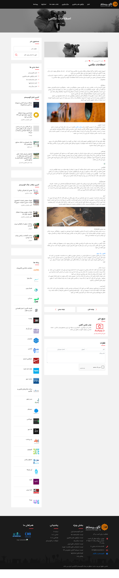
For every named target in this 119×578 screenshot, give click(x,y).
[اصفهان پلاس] (36, 461)
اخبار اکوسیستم (32, 73)
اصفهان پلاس (28, 460)
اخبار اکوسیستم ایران (77, 531)
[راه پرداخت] (36, 441)
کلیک (30, 480)
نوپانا (30, 500)
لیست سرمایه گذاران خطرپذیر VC (73, 550)
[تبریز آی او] (36, 330)
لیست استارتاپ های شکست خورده (72, 547)
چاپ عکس (78, 127)
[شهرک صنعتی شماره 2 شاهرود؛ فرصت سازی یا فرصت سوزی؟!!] (36, 202)
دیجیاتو (30, 409)
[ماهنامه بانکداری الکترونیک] (36, 270)
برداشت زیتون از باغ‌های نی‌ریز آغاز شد (23, 225)
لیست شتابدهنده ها (77, 534)
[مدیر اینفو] (36, 401)
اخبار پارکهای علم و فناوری (29, 76)
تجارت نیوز (29, 379)
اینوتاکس (29, 419)
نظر (86, 61)
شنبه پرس (29, 490)
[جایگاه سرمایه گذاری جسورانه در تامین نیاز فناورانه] (36, 105)
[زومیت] (36, 320)
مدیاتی (30, 298)
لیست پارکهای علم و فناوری (75, 538)
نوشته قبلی (91, 309)
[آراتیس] (36, 350)
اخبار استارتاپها (33, 83)
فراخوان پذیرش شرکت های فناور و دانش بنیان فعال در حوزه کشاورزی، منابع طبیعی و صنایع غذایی (23, 157)
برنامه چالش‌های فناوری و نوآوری (24, 390)
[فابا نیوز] (36, 431)
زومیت (30, 135)
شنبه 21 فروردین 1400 (97, 61)
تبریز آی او (29, 328)
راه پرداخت (29, 439)
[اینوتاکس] (36, 421)
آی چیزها (29, 470)
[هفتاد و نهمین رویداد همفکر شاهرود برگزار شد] (36, 214)
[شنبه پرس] (36, 492)
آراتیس (30, 349)
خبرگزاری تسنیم (27, 359)
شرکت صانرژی (28, 193)
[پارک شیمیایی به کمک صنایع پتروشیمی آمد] (36, 144)
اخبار (57, 23)
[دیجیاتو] (36, 411)
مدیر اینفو (29, 147)
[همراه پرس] (36, 290)
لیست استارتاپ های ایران (75, 544)
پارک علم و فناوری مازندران (25, 163)
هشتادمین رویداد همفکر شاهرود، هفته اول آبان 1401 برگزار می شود (24, 115)
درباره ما (55, 531)
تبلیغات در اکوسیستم (52, 541)
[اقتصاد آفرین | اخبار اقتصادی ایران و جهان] (36, 310)
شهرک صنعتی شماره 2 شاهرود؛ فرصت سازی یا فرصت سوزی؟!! (23, 201)
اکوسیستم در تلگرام (98, 553)
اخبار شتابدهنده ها (31, 80)
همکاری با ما (54, 538)
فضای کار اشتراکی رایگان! (25, 190)
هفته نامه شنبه (28, 369)
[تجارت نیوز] (36, 381)
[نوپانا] (36, 502)
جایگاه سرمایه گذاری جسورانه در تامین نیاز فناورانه (23, 104)
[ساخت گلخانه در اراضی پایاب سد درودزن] (36, 237)
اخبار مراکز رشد (33, 86)
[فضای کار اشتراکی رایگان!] (36, 192)
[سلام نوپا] (36, 280)
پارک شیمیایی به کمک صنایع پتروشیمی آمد (24, 143)
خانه (63, 23)
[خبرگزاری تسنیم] (36, 361)
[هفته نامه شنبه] (36, 371)
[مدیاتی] (36, 300)
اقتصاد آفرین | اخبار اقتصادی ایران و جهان (24, 309)
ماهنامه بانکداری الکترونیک (24, 268)
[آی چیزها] (36, 471)
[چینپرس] (36, 340)
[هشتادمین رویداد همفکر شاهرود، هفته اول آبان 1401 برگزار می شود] (36, 115)
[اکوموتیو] (36, 451)
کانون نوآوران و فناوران (26, 120)
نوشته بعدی (61, 309)
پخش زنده (80, 556)
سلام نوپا (29, 278)
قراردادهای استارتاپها (77, 553)
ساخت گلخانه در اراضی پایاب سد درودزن (23, 237)
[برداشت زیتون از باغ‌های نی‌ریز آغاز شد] (36, 226)
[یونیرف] (16, 535)
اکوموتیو (30, 449)
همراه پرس (29, 288)
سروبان (30, 229)
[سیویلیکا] (28, 535)
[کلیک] (36, 482)
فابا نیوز (30, 429)
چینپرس (30, 339)
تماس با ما (55, 534)
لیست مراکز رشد (78, 541)
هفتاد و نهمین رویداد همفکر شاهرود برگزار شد (24, 213)
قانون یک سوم (101, 253)
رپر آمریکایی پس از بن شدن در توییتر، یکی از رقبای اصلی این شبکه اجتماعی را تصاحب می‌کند (23, 130)
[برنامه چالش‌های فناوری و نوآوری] (36, 391)
